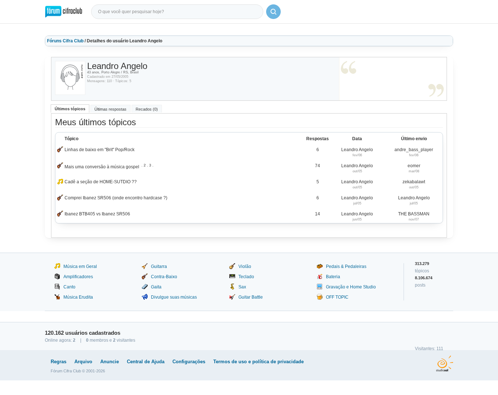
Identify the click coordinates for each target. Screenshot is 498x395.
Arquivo (83, 361)
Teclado (246, 276)
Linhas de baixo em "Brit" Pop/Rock (100, 149)
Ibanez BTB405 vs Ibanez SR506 (97, 213)
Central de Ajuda (145, 361)
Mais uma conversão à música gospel (102, 166)
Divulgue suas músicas (174, 297)
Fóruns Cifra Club (65, 40)
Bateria (333, 276)
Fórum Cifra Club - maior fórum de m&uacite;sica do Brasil (63, 12)
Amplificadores (78, 276)
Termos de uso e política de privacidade (258, 361)
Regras (58, 361)
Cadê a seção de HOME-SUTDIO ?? (101, 181)
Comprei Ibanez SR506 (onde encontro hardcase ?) (116, 197)
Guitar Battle (250, 297)
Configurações (188, 361)
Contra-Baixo (164, 276)
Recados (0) (147, 109)
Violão (244, 266)
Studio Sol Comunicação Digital (444, 364)
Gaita (156, 286)
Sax (242, 286)
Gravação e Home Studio (351, 286)
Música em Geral (80, 266)
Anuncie (109, 361)
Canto (69, 286)
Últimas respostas (110, 109)
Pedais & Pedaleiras (346, 266)
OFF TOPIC (337, 297)
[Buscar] (273, 11)
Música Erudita (78, 297)
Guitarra (159, 266)
